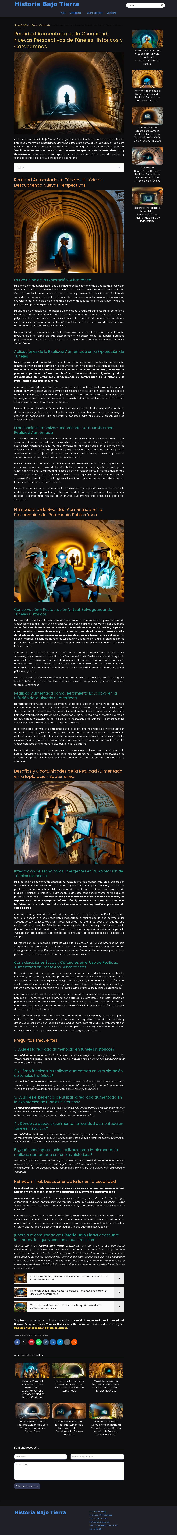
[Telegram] (60, 1342)
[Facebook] (17, 1342)
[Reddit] (74, 1342)
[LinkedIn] (53, 1342)
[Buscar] (162, 5)
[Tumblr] (46, 1342)
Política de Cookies (98, 1518)
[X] (24, 1342)
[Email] (67, 1342)
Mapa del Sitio (96, 1529)
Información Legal (98, 1511)
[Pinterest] (31, 1342)
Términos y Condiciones (101, 1515)
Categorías (75, 12)
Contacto (111, 12)
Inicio (63, 12)
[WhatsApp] (39, 1342)
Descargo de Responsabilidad (104, 1525)
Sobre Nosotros (95, 12)
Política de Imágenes (99, 1522)
